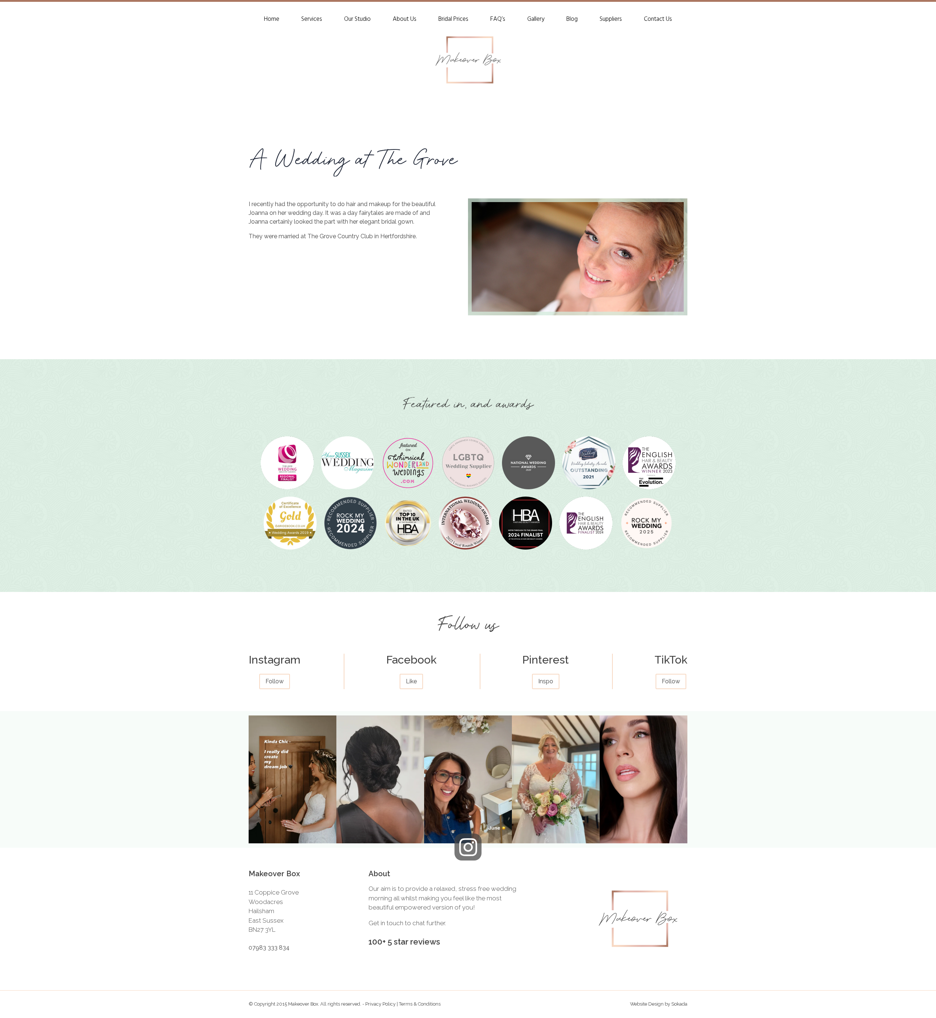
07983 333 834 (269, 948)
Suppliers (611, 20)
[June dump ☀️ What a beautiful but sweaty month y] (468, 779)
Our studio (357, 20)
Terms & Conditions (420, 1004)
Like (411, 681)
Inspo (545, 681)
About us (404, 20)
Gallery (535, 20)
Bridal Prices (453, 20)
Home (271, 20)
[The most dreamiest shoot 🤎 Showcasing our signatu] (643, 779)
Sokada (679, 1004)
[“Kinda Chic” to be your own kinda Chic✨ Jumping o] (292, 779)
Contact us (658, 20)
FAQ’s (497, 20)
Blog (572, 20)
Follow (274, 681)
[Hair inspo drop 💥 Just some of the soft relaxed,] (380, 779)
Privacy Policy (381, 1004)
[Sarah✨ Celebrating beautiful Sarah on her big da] (556, 779)
